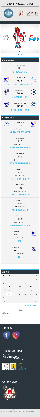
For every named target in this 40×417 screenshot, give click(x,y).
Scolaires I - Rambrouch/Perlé (20, 84)
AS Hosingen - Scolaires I (20, 132)
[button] (20, 39)
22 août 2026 (20, 122)
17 (3, 290)
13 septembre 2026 (20, 90)
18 (9, 290)
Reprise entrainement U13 (20, 210)
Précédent (5, 261)
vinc (32, 411)
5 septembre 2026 (20, 77)
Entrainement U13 (20, 71)
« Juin (3, 301)
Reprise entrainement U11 (20, 163)
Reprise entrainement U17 (20, 147)
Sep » (36, 301)
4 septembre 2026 (20, 65)
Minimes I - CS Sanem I (20, 97)
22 (31, 290)
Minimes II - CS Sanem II (20, 109)
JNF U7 (20, 256)
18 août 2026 (20, 138)
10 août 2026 (20, 216)
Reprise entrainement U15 (20, 225)
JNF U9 (20, 241)
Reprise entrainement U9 (20, 178)
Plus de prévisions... (5, 318)
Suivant (36, 261)
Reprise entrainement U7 (20, 194)
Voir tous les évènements (31, 305)
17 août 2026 (20, 200)
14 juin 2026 (15, 231)
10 (3, 287)
